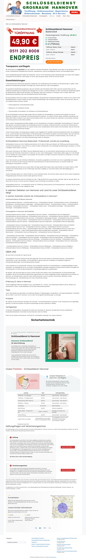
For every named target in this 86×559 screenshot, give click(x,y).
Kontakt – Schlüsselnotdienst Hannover (41, 544)
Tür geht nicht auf (61, 541)
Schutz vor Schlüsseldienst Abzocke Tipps (67, 538)
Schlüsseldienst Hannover (13, 16)
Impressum (34, 542)
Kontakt (59, 16)
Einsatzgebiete (43, 16)
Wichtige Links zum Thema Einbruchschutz (67, 551)
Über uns (52, 16)
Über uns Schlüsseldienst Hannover (40, 546)
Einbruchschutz (10, 19)
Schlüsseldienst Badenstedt (29, 16)
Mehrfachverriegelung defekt (63, 544)
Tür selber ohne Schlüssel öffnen (64, 547)
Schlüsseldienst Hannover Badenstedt (41, 540)
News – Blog (66, 16)
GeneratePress (53, 557)
